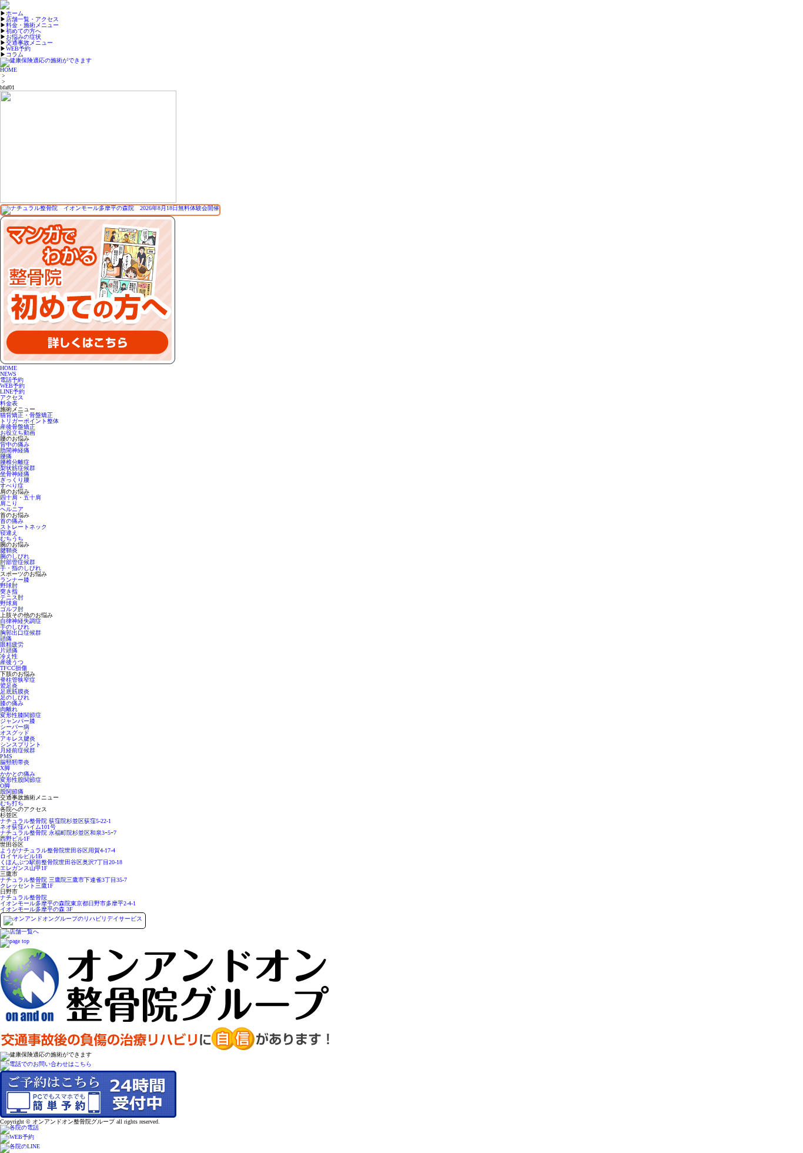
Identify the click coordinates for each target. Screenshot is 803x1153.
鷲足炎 (9, 685)
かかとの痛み (17, 774)
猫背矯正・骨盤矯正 (26, 415)
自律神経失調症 (20, 621)
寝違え (9, 532)
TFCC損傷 (13, 668)
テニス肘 (12, 597)
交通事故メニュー (29, 42)
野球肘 (9, 585)
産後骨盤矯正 (17, 427)
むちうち (12, 538)
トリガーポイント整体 (29, 421)
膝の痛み (12, 703)
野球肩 (9, 603)
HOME (8, 69)
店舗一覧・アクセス (32, 19)
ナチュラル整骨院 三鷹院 (63, 883)
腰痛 (6, 456)
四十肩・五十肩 (20, 497)
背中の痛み (14, 444)
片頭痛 (9, 650)
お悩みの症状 (23, 37)
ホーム (15, 13)
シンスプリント (20, 744)
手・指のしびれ (20, 568)
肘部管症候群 (17, 562)
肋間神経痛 (14, 450)
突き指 (9, 591)
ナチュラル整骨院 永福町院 (58, 835)
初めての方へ (23, 31)
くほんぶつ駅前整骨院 (61, 865)
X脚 (5, 768)
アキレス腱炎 (17, 738)
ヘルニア (12, 509)
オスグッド (14, 732)
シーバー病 (14, 727)
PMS (6, 756)
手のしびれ (14, 627)
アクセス (12, 397)
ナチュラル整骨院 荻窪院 (55, 824)
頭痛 (6, 638)
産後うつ (12, 662)
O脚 (5, 785)
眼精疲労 (12, 644)
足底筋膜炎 (14, 691)
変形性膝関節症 (20, 715)
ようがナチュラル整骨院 (57, 853)
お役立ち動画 (17, 432)
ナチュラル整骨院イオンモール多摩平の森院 (68, 903)
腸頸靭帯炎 (14, 762)
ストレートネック (23, 527)
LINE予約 (12, 391)
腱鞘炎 (9, 550)
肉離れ (9, 709)
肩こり (9, 503)
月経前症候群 (17, 750)
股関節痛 (12, 791)
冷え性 (9, 656)
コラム (15, 54)
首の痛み (12, 521)
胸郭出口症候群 (20, 632)
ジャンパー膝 (17, 721)
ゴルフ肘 (12, 609)
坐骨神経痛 (14, 474)
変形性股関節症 (20, 780)
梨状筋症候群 (17, 468)
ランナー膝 (14, 579)
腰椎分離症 (14, 462)
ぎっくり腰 (14, 479)
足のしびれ (14, 697)
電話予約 (12, 379)
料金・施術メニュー (32, 25)
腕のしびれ (14, 556)
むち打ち (12, 803)
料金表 (9, 403)
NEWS (8, 374)
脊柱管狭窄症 (17, 680)
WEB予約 (18, 48)
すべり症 (12, 485)
